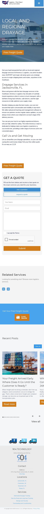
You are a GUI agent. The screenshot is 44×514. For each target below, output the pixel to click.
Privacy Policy (36, 508)
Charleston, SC (22, 483)
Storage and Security (22, 501)
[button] (39, 3)
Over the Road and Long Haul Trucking (22, 498)
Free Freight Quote (13, 52)
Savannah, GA (22, 486)
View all (37, 346)
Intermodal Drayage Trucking (22, 496)
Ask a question (22, 189)
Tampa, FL (22, 488)
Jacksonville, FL (22, 481)
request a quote (22, 194)
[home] (4, 2)
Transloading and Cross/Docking (22, 503)
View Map (22, 474)
